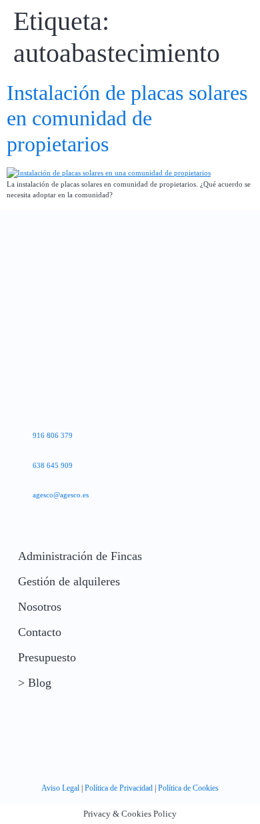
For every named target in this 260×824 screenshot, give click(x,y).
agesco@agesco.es (61, 495)
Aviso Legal (60, 788)
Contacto (39, 632)
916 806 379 (53, 435)
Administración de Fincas (80, 556)
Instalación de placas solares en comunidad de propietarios (127, 118)
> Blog (34, 682)
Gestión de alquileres (69, 581)
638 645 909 (53, 465)
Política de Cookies (188, 788)
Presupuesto (47, 657)
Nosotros (39, 606)
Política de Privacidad (119, 788)
